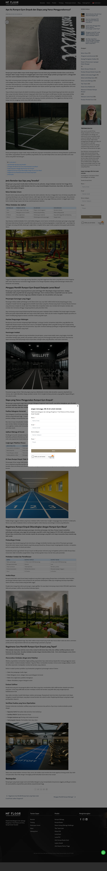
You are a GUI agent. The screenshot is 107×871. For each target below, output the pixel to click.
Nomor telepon (35, 432)
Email (32, 425)
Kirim (53, 451)
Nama (32, 417)
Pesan (32, 439)
